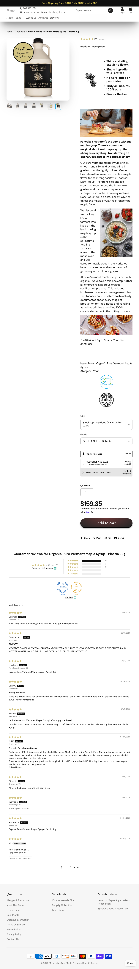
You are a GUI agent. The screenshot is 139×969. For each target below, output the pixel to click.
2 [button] (66, 867)
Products (20, 31)
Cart (130, 10)
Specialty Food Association (113, 908)
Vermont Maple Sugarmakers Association (114, 902)
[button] (87, 39)
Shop (18, 17)
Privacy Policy (14, 934)
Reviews (54, 17)
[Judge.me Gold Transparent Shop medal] (76, 587)
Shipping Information (18, 919)
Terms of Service (16, 924)
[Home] (11, 10)
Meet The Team (15, 905)
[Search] (110, 10)
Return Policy (14, 929)
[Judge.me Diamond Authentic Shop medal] (62, 587)
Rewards (43, 17)
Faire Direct (58, 910)
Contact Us (13, 939)
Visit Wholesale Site (63, 900)
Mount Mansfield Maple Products (65, 963)
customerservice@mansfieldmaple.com (44, 12)
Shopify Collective (62, 905)
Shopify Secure (90, 963)
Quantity (85, 485)
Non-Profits (13, 914)
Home (10, 17)
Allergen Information (18, 900)
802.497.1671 (29, 8)
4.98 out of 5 (52, 565)
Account (122, 10)
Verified (69, 597)
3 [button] (70, 867)
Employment (13, 910)
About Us (31, 17)
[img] (15, 612)
